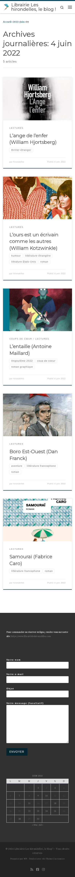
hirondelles (18, 162)
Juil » (41, 824)
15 (29, 803)
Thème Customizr (55, 858)
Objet (10, 688)
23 (38, 810)
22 (29, 810)
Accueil (7, 21)
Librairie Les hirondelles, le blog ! (33, 848)
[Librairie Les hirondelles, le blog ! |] (6, 6)
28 (19, 818)
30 (38, 818)
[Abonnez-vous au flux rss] (31, 869)
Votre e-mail (15, 674)
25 (55, 810)
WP (25, 858)
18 (55, 803)
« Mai (34, 824)
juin (22, 21)
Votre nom (13, 660)
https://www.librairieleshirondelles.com (31, 636)
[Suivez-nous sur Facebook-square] (37, 869)
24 (46, 810)
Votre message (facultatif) (25, 703)
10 (46, 795)
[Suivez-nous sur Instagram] (43, 869)
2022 (15, 21)
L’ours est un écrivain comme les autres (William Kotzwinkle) (33, 241)
